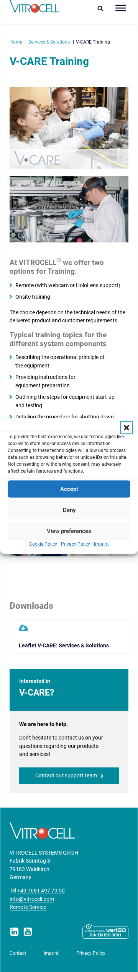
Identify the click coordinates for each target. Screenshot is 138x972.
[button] (126, 427)
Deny (69, 510)
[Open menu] (120, 8)
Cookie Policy (43, 544)
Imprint (101, 544)
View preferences (69, 531)
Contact (18, 953)
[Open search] (102, 8)
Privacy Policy (75, 544)
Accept (69, 489)
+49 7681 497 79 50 (41, 890)
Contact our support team (66, 775)
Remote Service (28, 907)
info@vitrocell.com (32, 899)
